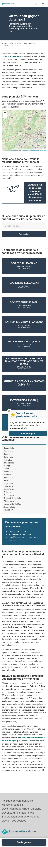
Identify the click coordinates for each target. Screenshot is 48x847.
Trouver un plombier (15, 43)
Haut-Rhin (33, 43)
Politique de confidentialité (17, 800)
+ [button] (5, 112)
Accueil (4, 43)
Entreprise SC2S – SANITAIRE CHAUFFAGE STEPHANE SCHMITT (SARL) (24, 361)
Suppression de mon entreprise (20, 816)
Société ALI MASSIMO (24, 263)
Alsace (26, 43)
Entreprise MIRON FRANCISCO (24, 321)
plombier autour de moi (31, 100)
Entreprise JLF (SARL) (24, 400)
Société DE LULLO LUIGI (24, 282)
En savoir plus (28, 433)
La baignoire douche (17, 531)
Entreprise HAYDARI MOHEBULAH (24, 380)
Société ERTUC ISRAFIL (24, 302)
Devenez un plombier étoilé (18, 812)
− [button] (5, 116)
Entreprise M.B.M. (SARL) (24, 341)
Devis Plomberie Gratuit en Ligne (21, 808)
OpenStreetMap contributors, (31, 150)
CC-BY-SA (43, 150)
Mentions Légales (12, 804)
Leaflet (13, 150)
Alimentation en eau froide (20, 534)
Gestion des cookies (14, 820)
